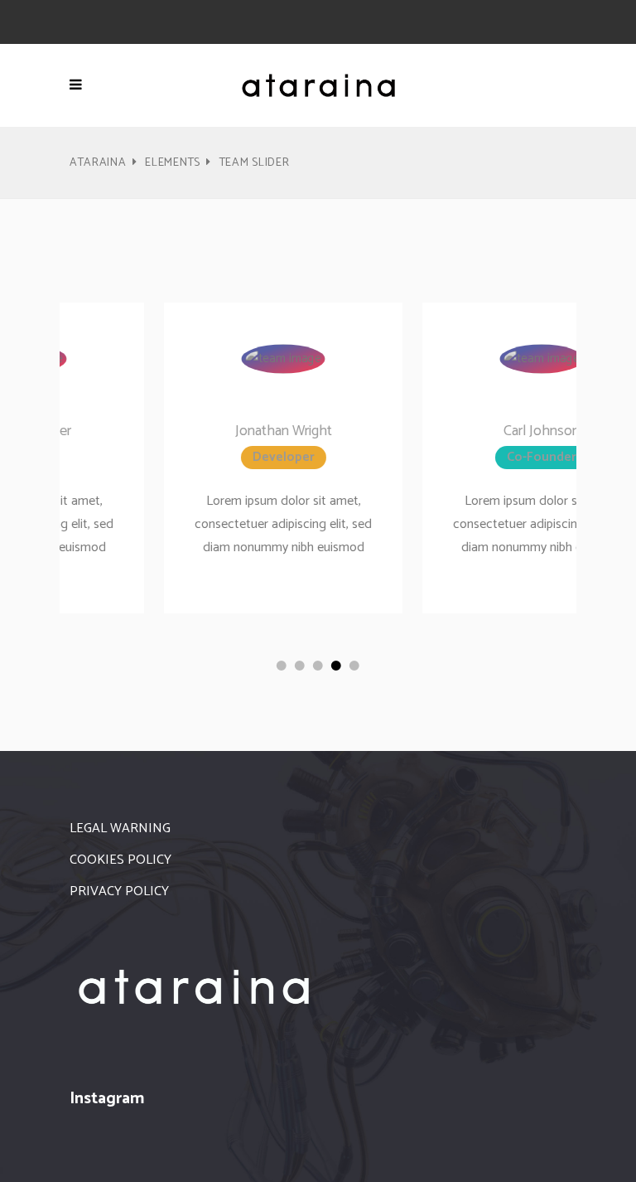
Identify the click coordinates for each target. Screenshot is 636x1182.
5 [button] (354, 665)
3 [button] (318, 665)
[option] (190, 458)
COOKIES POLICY (120, 860)
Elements (172, 163)
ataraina (98, 163)
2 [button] (300, 665)
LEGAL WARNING (120, 828)
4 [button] (336, 665)
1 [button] (281, 665)
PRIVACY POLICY (119, 891)
